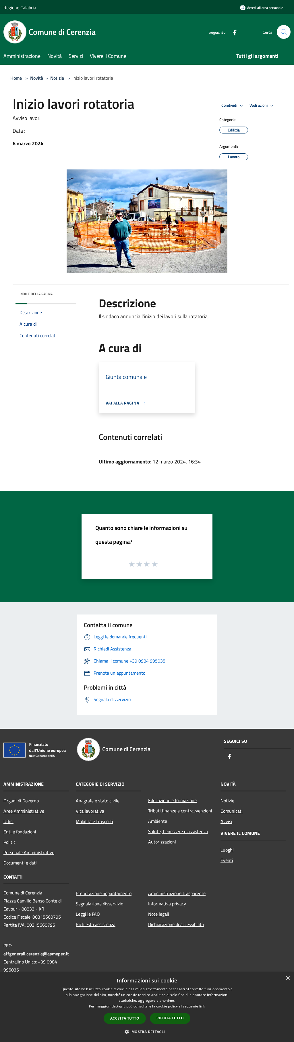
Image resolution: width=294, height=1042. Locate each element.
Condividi (229, 105)
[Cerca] (284, 32)
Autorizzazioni (162, 841)
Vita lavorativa (90, 811)
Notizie (57, 78)
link (202, 1006)
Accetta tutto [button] (124, 1018)
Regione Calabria (19, 7)
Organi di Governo (21, 800)
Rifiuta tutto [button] (170, 1018)
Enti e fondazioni (19, 831)
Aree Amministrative (23, 811)
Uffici (8, 821)
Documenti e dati (20, 862)
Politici (10, 842)
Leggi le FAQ (88, 914)
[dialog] (147, 1007)
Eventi (226, 860)
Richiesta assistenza (95, 924)
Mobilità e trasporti (94, 821)
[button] (147, 1031)
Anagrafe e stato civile (97, 800)
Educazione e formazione (172, 800)
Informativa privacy (167, 903)
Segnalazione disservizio (99, 903)
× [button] (287, 978)
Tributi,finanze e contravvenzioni (180, 810)
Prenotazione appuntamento (103, 893)
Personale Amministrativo (28, 852)
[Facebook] (232, 32)
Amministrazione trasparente (177, 893)
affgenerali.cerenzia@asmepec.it (36, 953)
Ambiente (157, 821)
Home (16, 78)
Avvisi (226, 821)
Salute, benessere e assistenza (178, 831)
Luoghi (227, 849)
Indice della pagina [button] (36, 294)
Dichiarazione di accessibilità (176, 924)
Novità (36, 78)
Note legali (158, 914)
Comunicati (231, 811)
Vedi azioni (258, 105)
